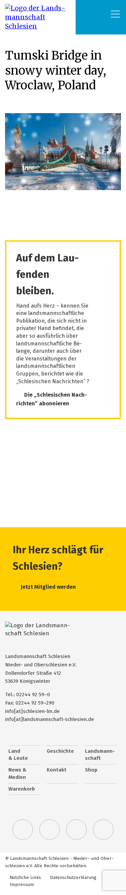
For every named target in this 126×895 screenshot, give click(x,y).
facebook (49, 829)
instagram (76, 829)
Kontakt (57, 770)
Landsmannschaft (100, 754)
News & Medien (17, 773)
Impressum (22, 884)
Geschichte (60, 751)
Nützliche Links (25, 877)
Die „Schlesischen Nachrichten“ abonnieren (51, 399)
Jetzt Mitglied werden (48, 587)
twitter (22, 829)
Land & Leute (18, 754)
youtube (103, 829)
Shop (91, 770)
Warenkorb (21, 789)
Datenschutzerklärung (73, 877)
